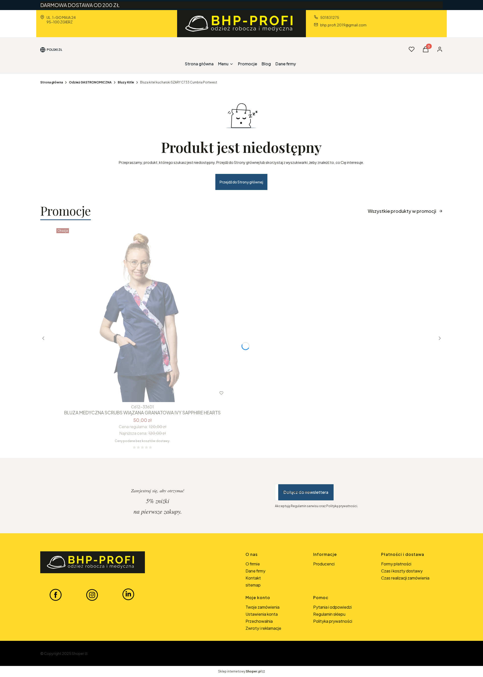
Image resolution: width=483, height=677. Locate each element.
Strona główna (51, 82)
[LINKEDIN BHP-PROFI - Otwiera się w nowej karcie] (128, 594)
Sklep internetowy (239, 671)
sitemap (253, 585)
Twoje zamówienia (262, 607)
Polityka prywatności (332, 621)
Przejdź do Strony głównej (241, 182)
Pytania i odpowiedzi (332, 607)
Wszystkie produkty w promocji (402, 211)
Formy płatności (396, 563)
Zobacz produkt (135, 393)
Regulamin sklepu (329, 614)
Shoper (78, 653)
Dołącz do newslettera (306, 492)
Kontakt (253, 578)
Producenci (324, 563)
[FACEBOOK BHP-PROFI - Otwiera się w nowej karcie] (55, 594)
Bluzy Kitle (126, 82)
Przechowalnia (259, 621)
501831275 (329, 17)
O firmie (253, 563)
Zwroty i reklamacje (263, 628)
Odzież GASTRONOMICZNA (90, 82)
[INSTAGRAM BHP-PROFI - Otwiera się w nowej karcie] (92, 594)
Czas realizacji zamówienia (405, 578)
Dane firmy (255, 570)
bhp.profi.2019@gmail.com (343, 25)
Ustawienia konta (262, 614)
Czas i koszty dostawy (402, 570)
